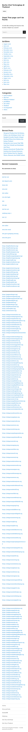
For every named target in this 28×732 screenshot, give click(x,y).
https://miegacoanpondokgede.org (12, 513)
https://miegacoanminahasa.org (11, 564)
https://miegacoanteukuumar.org (11, 696)
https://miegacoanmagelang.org (11, 614)
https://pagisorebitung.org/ (10, 272)
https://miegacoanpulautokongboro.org (13, 320)
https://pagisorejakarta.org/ (10, 264)
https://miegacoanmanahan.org (11, 314)
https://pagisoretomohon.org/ (11, 270)
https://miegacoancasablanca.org (11, 672)
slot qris (4, 205)
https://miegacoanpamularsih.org (12, 618)
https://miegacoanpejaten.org (10, 666)
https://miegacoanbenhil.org (10, 489)
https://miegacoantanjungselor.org (12, 547)
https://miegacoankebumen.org (11, 652)
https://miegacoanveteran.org (11, 620)
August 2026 (7, 44)
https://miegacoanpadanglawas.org (12, 632)
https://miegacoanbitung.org (10, 678)
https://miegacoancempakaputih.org (12, 395)
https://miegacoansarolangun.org (12, 389)
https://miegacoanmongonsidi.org (12, 580)
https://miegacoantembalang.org (11, 596)
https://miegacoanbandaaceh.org (11, 668)
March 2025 (7, 68)
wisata (5, 109)
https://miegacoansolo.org (10, 622)
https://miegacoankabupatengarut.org (13, 642)
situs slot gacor (6, 237)
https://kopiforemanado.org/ (10, 306)
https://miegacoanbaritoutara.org (12, 373)
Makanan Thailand (9, 99)
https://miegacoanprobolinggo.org (12, 648)
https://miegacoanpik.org (9, 521)
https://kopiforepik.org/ (9, 280)
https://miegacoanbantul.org (10, 692)
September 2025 (8, 56)
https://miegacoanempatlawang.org (12, 367)
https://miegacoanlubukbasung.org (12, 533)
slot (3, 201)
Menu (4, 11)
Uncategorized (8, 107)
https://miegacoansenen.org (10, 477)
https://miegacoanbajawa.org (10, 330)
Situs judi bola (6, 709)
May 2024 (6, 84)
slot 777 (4, 217)
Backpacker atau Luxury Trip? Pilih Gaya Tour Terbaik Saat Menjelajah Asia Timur (14, 145)
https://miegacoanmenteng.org (11, 517)
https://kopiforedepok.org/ (10, 300)
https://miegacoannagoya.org (10, 576)
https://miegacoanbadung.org (10, 350)
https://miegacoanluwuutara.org (11, 356)
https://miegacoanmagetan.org (11, 348)
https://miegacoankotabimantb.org (12, 485)
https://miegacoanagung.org (10, 445)
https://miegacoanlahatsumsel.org (12, 686)
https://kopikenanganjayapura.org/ (12, 256)
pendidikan (7, 101)
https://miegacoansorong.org (10, 560)
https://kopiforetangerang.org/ (11, 258)
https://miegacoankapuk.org (10, 664)
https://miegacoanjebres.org (10, 624)
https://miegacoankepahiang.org (11, 680)
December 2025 (8, 50)
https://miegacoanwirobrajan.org (11, 592)
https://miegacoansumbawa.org (11, 377)
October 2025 (7, 54)
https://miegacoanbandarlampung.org (13, 551)
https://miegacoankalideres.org (11, 509)
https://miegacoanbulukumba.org (12, 324)
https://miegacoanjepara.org (10, 640)
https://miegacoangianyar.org (10, 568)
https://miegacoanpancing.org (11, 698)
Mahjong (4, 716)
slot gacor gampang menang (10, 233)
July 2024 (6, 80)
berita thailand (8, 95)
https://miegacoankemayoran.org (12, 481)
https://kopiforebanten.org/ (10, 246)
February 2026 (8, 48)
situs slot (4, 189)
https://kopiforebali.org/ (9, 302)
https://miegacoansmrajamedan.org (12, 409)
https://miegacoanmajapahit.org (11, 600)
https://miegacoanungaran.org (11, 644)
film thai (6, 97)
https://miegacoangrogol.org (10, 505)
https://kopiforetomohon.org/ (11, 284)
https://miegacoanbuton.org (10, 361)
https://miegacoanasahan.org (10, 365)
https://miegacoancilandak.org (11, 674)
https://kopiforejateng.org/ (10, 248)
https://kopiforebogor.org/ (10, 304)
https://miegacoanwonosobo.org (11, 465)
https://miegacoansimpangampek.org (13, 369)
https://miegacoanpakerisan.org (11, 403)
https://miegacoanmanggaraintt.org (12, 344)
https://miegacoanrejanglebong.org (12, 363)
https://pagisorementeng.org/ (11, 268)
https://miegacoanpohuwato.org (11, 318)
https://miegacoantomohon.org (11, 676)
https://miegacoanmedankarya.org (12, 608)
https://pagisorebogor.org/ (10, 294)
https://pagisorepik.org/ (9, 260)
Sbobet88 (5, 712)
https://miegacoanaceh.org (10, 453)
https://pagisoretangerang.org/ (11, 296)
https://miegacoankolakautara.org (12, 529)
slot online (7, 103)
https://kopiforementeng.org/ (10, 278)
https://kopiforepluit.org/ (9, 282)
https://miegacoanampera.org (10, 469)
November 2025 (8, 52)
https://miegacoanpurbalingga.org (12, 630)
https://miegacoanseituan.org (10, 612)
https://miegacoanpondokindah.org (12, 501)
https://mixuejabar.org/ (9, 308)
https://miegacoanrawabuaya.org (11, 497)
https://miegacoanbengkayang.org (12, 393)
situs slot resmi (6, 229)
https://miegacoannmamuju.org (11, 342)
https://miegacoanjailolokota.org (11, 381)
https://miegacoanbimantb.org (11, 340)
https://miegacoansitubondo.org (11, 682)
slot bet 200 (5, 177)
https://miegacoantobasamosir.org (12, 359)
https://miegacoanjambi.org (10, 555)
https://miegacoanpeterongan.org (12, 616)
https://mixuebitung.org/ (9, 254)
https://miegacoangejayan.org (11, 417)
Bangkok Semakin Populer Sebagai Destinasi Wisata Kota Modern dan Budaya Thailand (13, 139)
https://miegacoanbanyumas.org (11, 322)
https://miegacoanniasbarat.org (11, 346)
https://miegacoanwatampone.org (12, 371)
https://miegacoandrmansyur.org (11, 407)
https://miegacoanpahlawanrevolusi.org (13, 401)
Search (4, 118)
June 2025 (6, 62)
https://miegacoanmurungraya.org (12, 338)
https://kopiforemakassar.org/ (11, 286)
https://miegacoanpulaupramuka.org (12, 433)
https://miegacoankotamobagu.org (12, 336)
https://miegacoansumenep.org (11, 688)
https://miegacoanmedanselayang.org (13, 584)
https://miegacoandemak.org (10, 387)
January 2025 (7, 72)
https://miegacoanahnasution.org (12, 413)
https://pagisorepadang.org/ (10, 274)
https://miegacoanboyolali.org (11, 636)
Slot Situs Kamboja (7, 719)
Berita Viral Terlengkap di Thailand (10, 727)
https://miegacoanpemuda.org (11, 421)
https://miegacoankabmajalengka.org (13, 654)
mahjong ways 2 (6, 213)
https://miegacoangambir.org (10, 670)
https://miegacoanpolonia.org (10, 610)
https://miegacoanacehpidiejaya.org (12, 383)
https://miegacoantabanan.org (11, 352)
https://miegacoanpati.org (9, 690)
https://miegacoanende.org (10, 441)
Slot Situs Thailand (7, 723)
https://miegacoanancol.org (10, 399)
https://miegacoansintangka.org (11, 328)
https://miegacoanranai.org (10, 457)
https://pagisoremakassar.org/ (11, 262)
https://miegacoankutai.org (10, 379)
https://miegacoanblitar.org (10, 646)
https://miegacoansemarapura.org (12, 650)
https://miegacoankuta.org (10, 628)
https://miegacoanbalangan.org (11, 694)
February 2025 (8, 70)
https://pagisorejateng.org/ (10, 276)
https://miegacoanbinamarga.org (11, 473)
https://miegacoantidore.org (10, 449)
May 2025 (6, 64)
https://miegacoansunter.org (10, 658)
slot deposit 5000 (7, 181)
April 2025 (6, 66)
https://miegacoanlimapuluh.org (11, 391)
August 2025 (7, 58)
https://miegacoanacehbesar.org (11, 354)
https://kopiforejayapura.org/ (10, 252)
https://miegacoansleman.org (10, 572)
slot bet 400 (5, 209)
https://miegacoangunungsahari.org (12, 397)
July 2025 (6, 60)
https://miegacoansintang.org (11, 429)
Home (4, 705)
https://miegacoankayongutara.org (12, 316)
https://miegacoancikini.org (10, 493)
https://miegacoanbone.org (10, 656)
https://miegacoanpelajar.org (10, 626)
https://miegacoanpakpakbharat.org (12, 385)
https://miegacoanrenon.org (10, 425)
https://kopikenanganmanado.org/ (12, 298)
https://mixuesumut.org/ (9, 310)
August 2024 (7, 78)
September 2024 (8, 76)
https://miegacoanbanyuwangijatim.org (13, 684)
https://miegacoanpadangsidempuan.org (14, 634)
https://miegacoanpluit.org (10, 525)
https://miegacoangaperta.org (11, 588)
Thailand (6, 105)
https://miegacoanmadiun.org (11, 405)
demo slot (5, 185)
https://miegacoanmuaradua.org (11, 537)
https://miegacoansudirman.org (11, 662)
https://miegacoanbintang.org (11, 326)
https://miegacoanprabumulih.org (12, 437)
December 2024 (8, 74)
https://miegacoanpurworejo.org (11, 375)
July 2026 (6, 46)
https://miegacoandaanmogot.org (12, 660)
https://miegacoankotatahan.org (11, 461)
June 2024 (6, 82)
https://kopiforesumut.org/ (10, 250)
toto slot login (6, 197)
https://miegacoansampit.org (10, 638)
